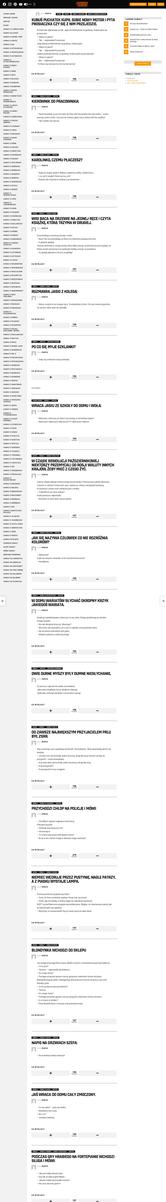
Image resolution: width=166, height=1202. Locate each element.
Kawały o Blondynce (11, 86)
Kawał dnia (131, 78)
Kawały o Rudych (10, 380)
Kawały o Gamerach (11, 166)
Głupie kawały (9, 547)
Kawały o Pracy (9, 342)
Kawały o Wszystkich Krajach (12, 511)
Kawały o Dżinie (9, 143)
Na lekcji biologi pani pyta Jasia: (140, 35)
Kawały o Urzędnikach (12, 470)
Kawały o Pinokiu (10, 317)
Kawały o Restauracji (12, 369)
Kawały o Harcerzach (12, 182)
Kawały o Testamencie (12, 459)
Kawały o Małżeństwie (12, 264)
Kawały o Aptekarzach (12, 48)
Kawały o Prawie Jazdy (13, 346)
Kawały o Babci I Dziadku (10, 66)
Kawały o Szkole (10, 432)
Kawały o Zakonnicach (12, 520)
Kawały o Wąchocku (11, 484)
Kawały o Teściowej (11, 455)
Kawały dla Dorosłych (12, 558)
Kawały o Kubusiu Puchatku (10, 244)
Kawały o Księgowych (12, 239)
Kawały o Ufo (8, 466)
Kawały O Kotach (10, 227)
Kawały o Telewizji (11, 451)
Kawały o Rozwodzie (11, 377)
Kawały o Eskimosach (12, 155)
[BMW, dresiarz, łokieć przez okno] (163, 601)
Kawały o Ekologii (10, 147)
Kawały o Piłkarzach (12, 325)
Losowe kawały (132, 81)
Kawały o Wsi (9, 507)
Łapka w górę (51, 80)
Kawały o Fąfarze (10, 159)
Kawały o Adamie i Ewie (12, 37)
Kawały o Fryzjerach (12, 162)
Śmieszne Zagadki (10, 17)
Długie (6, 25)
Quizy (161, 4)
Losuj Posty (142, 64)
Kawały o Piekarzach (12, 308)
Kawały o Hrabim (10, 189)
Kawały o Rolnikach (11, 373)
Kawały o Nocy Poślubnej (9, 295)
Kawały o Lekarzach (11, 248)
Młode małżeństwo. (136, 52)
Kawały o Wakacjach (12, 474)
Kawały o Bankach (11, 82)
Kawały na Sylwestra (12, 581)
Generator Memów (138, 4)
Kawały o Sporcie (10, 409)
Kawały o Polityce (11, 338)
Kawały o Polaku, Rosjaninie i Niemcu (11, 330)
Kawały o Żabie (9, 531)
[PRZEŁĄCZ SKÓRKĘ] (34, 4)
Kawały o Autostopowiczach (11, 61)
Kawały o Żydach (10, 535)
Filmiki (152, 4)
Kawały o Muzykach (11, 283)
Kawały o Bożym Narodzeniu (10, 91)
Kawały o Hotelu (10, 185)
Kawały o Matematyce (12, 275)
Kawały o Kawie (9, 208)
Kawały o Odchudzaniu (12, 300)
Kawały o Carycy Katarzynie (10, 106)
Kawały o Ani (8, 44)
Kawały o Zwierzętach (12, 528)
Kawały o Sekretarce (12, 396)
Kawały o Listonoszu (12, 252)
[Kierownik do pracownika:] (2, 601)
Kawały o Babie (9, 71)
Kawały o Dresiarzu (11, 134)
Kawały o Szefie (10, 428)
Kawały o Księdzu (10, 235)
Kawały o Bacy (9, 75)
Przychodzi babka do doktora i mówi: (142, 46)
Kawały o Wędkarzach (12, 491)
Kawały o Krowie (10, 231)
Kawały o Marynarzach (13, 268)
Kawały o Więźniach (11, 499)
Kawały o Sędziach (11, 392)
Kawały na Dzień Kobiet (13, 566)
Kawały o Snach (10, 405)
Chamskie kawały (10, 543)
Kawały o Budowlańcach (9, 101)
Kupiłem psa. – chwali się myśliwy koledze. (144, 29)
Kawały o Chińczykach (12, 117)
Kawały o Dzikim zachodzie (10, 139)
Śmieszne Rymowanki (11, 554)
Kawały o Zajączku (11, 516)
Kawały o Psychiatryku (13, 357)
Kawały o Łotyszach (11, 256)
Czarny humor (9, 14)
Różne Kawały (9, 551)
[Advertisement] (143, 103)
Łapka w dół (97, 80)
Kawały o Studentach (12, 424)
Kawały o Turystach (12, 463)
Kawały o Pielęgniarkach (9, 313)
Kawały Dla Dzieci (10, 33)
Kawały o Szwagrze (11, 447)
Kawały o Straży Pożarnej (10, 420)
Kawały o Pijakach (11, 321)
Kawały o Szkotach (11, 440)
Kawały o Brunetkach (12, 96)
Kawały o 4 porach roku (13, 29)
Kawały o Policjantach (13, 334)
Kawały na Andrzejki (12, 562)
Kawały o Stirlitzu (11, 436)
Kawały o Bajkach (11, 79)
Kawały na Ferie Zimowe (13, 570)
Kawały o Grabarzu (11, 174)
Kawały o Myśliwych (11, 287)
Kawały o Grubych (11, 178)
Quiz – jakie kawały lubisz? (136, 83)
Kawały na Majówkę (11, 578)
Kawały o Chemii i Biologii (10, 112)
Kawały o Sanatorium (12, 384)
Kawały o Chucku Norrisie (10, 121)
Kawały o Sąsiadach (11, 388)
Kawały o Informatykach (9, 194)
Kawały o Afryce (10, 41)
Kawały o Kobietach (11, 220)
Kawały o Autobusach (12, 56)
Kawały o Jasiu (9, 199)
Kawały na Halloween (12, 574)
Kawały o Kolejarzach (12, 224)
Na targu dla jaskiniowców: (139, 24)
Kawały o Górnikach (11, 170)
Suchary (37, 388)
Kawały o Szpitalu (11, 443)
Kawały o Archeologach (13, 52)
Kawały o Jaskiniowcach (9, 204)
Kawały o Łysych (10, 260)
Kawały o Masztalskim (12, 271)
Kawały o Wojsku (10, 487)
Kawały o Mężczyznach (12, 279)
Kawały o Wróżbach (11, 503)
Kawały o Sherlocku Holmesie (11, 401)
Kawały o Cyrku (10, 130)
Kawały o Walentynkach (9, 479)
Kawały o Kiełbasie (11, 212)
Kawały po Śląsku (10, 539)
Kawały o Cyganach (11, 126)
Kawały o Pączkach (11, 304)
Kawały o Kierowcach (12, 216)
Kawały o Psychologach (13, 361)
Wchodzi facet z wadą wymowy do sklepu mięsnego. (144, 40)
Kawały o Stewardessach (10, 414)
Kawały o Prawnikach (12, 350)
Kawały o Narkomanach (13, 291)
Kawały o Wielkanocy (12, 495)
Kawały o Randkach (11, 365)
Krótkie (6, 21)
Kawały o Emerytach (12, 151)
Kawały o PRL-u (9, 354)
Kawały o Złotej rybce (13, 524)
